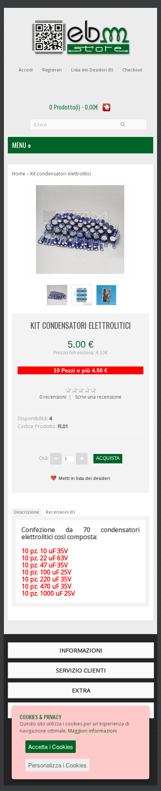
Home (18, 173)
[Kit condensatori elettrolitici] (56, 294)
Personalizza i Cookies (57, 765)
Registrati (52, 69)
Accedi (26, 69)
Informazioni (80, 650)
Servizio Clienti (81, 670)
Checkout (132, 69)
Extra (81, 690)
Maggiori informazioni (92, 730)
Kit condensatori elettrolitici (60, 173)
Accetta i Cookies (50, 746)
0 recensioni (52, 397)
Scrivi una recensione (98, 397)
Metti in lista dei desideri (84, 478)
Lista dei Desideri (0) (92, 69)
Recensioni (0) (60, 512)
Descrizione (26, 512)
